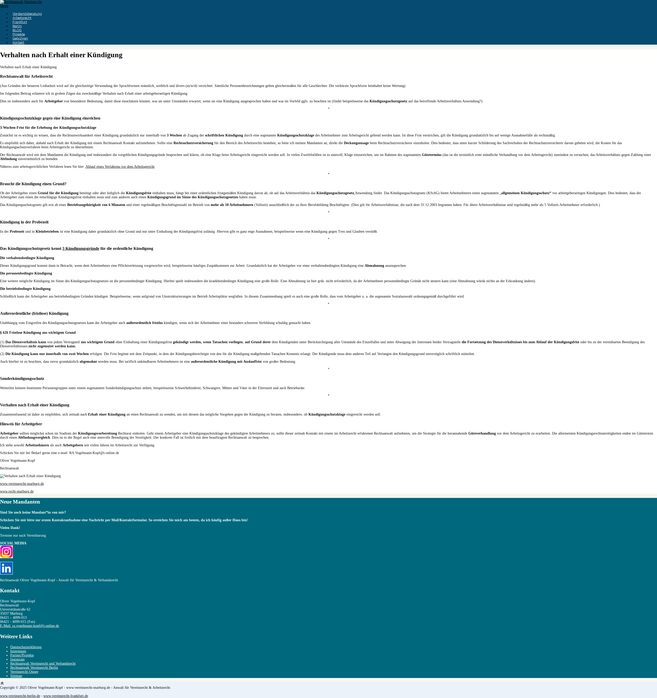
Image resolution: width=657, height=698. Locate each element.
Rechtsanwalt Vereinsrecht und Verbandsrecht (43, 663)
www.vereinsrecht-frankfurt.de (65, 696)
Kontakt (18, 42)
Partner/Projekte (22, 655)
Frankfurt (20, 22)
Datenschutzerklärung (26, 647)
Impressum (18, 651)
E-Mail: (29, 626)
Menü (4, 6)
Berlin (17, 26)
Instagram (17, 659)
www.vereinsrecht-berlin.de (20, 696)
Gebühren (20, 38)
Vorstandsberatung (27, 14)
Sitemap (16, 676)
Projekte (19, 34)
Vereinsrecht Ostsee (24, 672)
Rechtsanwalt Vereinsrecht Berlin (34, 668)
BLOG (17, 30)
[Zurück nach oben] (2, 683)
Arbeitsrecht (22, 18)
